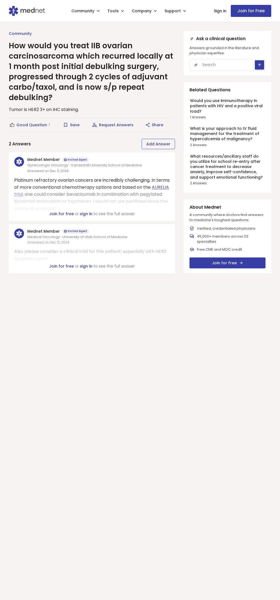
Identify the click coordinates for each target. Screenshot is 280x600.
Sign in (220, 11)
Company (141, 11)
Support (173, 11)
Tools (113, 11)
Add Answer (158, 144)
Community (82, 11)
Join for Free (251, 11)
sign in (86, 214)
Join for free (61, 214)
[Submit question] (259, 65)
